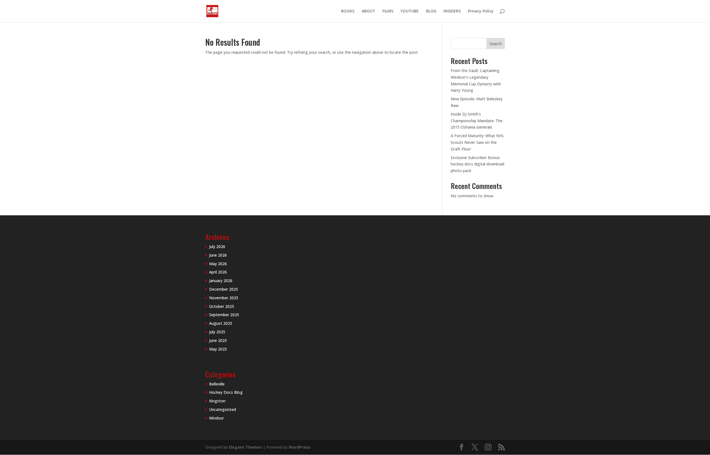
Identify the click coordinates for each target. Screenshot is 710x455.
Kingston (217, 400)
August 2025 (220, 323)
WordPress (299, 447)
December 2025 (223, 289)
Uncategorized (222, 409)
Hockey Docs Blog (226, 392)
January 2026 (220, 280)
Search (496, 43)
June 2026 (218, 255)
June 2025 (218, 340)
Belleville (217, 384)
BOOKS (347, 11)
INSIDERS (452, 11)
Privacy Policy (481, 11)
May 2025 (218, 349)
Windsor (216, 418)
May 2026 (218, 263)
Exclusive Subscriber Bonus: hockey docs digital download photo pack (477, 164)
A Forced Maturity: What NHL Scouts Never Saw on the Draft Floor (477, 142)
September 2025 (224, 314)
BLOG (431, 11)
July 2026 (217, 246)
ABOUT (368, 11)
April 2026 (218, 272)
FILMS (387, 11)
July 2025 (217, 331)
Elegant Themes (245, 447)
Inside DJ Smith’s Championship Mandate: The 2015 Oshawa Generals (477, 120)
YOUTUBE (409, 11)
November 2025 (223, 297)
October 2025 (221, 306)
